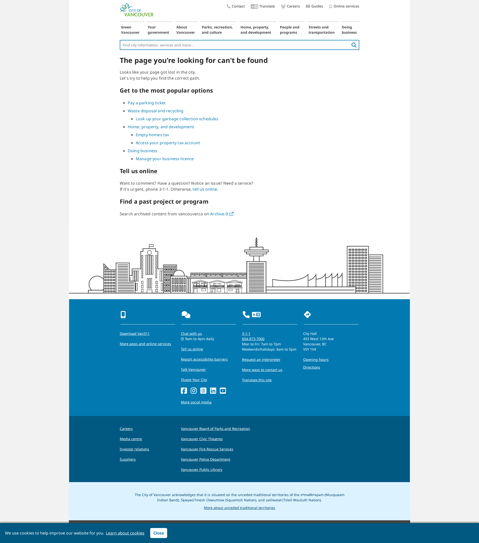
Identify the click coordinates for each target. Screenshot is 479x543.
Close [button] (158, 533)
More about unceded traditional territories (239, 507)
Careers (293, 6)
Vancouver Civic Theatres (202, 438)
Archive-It (222, 214)
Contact (238, 6)
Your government (158, 30)
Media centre (131, 438)
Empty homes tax (152, 134)
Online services (346, 6)
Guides (317, 6)
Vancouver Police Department (205, 459)
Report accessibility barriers (204, 359)
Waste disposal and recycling (155, 111)
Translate (267, 6)
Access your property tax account (168, 142)
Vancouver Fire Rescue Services (207, 449)
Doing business (349, 30)
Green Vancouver (130, 30)
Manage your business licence (165, 158)
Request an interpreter (261, 359)
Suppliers (128, 459)
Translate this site (257, 380)
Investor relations (134, 449)
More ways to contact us (262, 369)
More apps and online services (145, 343)
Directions (311, 367)
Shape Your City (194, 379)
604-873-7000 (253, 338)
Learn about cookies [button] (125, 533)
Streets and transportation (322, 30)
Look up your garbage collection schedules (177, 119)
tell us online (205, 189)
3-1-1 (246, 333)
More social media (196, 402)
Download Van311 (135, 333)
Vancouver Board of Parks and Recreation (215, 428)
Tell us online (192, 349)
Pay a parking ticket (147, 103)
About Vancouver (185, 30)
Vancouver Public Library (201, 469)
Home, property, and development (255, 30)
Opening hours (316, 359)
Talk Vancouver (193, 369)
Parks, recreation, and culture (217, 30)
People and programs (289, 30)
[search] (354, 45)
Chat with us (191, 333)
